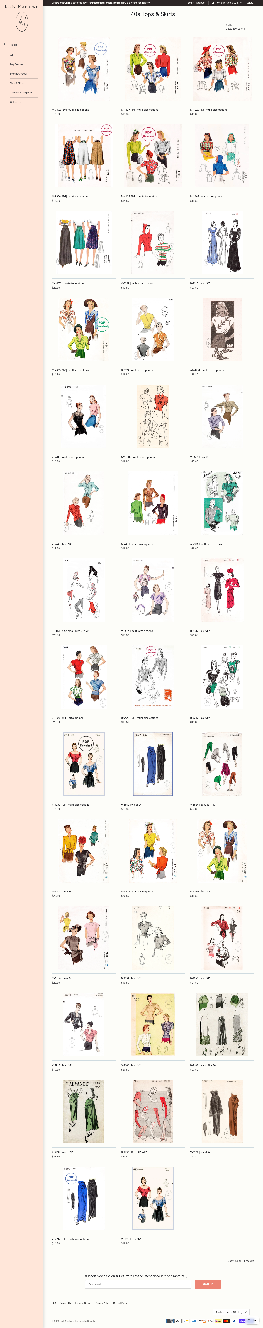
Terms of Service (83, 1303)
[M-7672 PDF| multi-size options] (84, 69)
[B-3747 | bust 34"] (222, 677)
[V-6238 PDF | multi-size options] (84, 764)
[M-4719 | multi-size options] (153, 851)
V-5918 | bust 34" (62, 1065)
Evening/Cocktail (18, 73)
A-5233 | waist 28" (62, 1152)
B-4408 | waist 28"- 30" (203, 1065)
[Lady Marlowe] (21, 18)
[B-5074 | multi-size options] (153, 329)
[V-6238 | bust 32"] (153, 1198)
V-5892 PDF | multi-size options (70, 1239)
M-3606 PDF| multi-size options (70, 196)
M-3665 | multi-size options (206, 196)
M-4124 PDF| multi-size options (139, 196)
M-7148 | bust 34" (62, 978)
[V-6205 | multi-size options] (84, 416)
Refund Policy (120, 1303)
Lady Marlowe (67, 1321)
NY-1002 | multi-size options (138, 457)
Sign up (207, 1284)
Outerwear (15, 102)
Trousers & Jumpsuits (21, 92)
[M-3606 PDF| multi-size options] (84, 156)
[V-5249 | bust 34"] (84, 503)
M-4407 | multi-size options (68, 283)
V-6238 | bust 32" (131, 1239)
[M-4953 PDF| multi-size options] (84, 329)
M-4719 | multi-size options (137, 891)
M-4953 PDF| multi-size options (70, 370)
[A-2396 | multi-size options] (222, 503)
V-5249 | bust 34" (62, 544)
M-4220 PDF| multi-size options (208, 109)
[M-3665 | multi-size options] (222, 156)
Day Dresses (16, 64)
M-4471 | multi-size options (137, 544)
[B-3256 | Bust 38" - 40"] (153, 1111)
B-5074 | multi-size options (137, 370)
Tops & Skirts (17, 83)
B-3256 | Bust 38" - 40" (134, 1152)
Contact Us (65, 1303)
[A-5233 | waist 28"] (84, 1111)
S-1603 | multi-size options (68, 717)
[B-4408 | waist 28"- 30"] (222, 1024)
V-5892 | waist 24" (131, 804)
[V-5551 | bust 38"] (222, 416)
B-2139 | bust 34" (131, 978)
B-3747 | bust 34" (200, 717)
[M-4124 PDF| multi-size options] (153, 156)
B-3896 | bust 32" (200, 978)
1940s (14, 45)
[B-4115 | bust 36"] (222, 242)
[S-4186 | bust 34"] (153, 1024)
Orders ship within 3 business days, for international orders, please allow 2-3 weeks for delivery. (101, 2)
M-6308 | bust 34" (62, 891)
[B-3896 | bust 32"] (222, 938)
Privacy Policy (102, 1303)
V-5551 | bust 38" (200, 457)
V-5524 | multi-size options (137, 631)
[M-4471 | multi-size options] (153, 503)
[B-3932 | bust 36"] (222, 590)
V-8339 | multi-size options (137, 283)
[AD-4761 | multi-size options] (222, 329)
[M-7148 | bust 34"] (84, 938)
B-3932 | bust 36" (200, 631)
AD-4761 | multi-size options (207, 370)
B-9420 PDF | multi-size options (139, 717)
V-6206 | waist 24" (200, 1152)
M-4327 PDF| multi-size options (139, 109)
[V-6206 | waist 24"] (222, 1111)
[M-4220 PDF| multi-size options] (222, 69)
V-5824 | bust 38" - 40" (203, 804)
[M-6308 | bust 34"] (84, 851)
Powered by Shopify (85, 1321)
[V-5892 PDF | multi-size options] (84, 1198)
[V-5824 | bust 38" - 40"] (222, 764)
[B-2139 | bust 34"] (153, 938)
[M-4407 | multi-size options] (84, 242)
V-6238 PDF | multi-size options (70, 804)
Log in (191, 2)
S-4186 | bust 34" (131, 1065)
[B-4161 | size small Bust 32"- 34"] (84, 590)
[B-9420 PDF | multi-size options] (153, 677)
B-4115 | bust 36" (200, 283)
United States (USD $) (228, 2)
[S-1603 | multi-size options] (84, 677)
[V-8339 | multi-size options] (153, 242)
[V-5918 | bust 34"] (84, 1024)
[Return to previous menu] (4, 43)
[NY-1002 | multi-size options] (153, 416)
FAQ (54, 1303)
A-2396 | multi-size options (206, 544)
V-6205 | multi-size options (68, 457)
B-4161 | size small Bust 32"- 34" (71, 631)
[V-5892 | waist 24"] (153, 764)
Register (200, 2)
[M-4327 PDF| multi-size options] (153, 69)
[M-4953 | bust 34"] (222, 851)
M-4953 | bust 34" (200, 891)
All (11, 55)
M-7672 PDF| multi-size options (70, 109)
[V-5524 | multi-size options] (153, 590)
